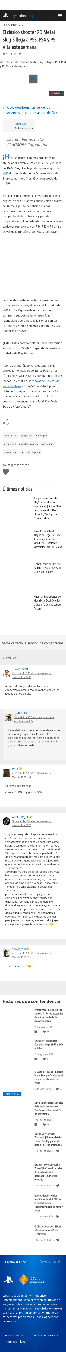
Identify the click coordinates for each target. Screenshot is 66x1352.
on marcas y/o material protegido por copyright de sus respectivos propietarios (32, 1312)
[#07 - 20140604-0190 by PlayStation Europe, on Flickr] (33, 254)
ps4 (22, 452)
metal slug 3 (10, 443)
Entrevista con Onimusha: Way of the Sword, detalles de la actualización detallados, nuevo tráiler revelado (48, 1172)
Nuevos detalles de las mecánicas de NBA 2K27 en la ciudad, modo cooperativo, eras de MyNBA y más (48, 1203)
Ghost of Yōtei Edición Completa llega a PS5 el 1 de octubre (48, 1044)
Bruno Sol (20, 123)
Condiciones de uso (16, 1335)
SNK (5, 173)
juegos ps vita (11, 435)
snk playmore (34, 452)
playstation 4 (10, 452)
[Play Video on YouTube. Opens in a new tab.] (56, 93)
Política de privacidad (45, 1335)
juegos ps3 (26, 435)
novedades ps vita (28, 443)
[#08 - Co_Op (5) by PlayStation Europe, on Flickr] (33, 281)
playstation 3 (47, 443)
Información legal (15, 1341)
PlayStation (21, 16)
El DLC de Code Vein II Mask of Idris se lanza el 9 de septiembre (47, 1230)
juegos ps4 (41, 435)
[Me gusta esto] (44, 1031)
